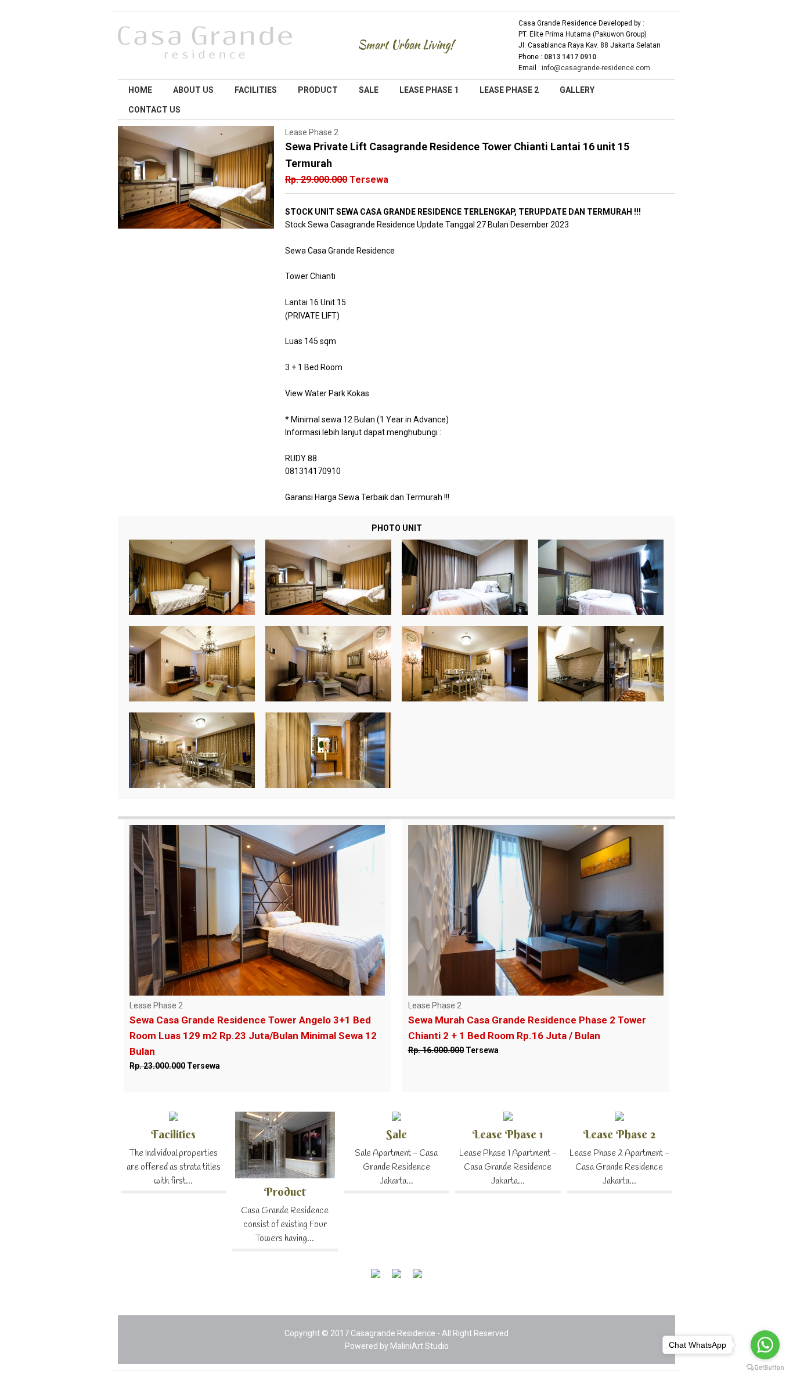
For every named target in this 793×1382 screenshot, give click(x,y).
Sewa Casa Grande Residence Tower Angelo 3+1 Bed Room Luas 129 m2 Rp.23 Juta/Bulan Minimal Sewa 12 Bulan (253, 1035)
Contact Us (154, 109)
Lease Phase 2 (509, 90)
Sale (369, 90)
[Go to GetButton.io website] (765, 1368)
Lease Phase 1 (429, 90)
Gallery (577, 90)
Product (318, 90)
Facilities (256, 90)
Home (140, 90)
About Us (193, 90)
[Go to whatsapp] (765, 1344)
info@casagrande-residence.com (596, 68)
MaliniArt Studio (419, 1346)
